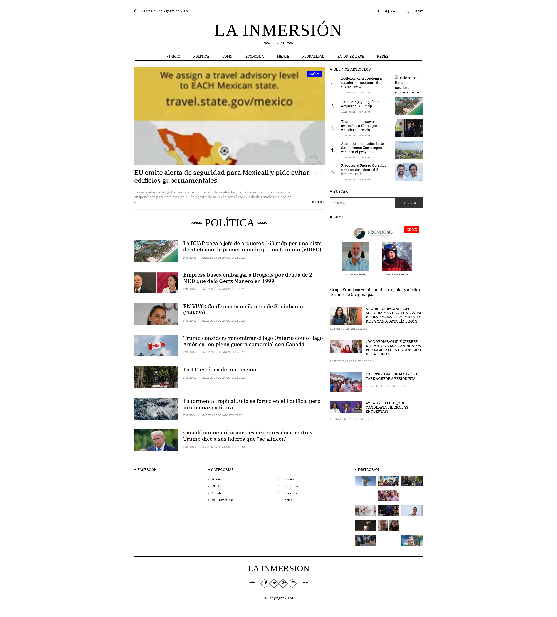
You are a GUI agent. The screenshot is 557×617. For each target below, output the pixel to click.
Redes (382, 56)
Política (201, 56)
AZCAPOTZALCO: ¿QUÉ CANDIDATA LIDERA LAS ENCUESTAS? (387, 407)
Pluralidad (313, 56)
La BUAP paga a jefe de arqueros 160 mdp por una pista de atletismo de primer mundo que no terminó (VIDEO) (252, 246)
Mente (283, 56)
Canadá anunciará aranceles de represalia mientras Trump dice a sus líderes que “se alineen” (247, 435)
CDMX (227, 56)
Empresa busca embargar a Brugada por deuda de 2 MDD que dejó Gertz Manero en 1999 (247, 277)
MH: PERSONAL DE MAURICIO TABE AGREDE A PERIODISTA (391, 376)
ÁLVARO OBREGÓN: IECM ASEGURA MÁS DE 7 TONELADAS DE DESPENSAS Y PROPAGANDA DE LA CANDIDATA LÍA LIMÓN (394, 314)
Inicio (174, 56)
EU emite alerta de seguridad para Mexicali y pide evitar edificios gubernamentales (221, 176)
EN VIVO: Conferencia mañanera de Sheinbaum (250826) (243, 309)
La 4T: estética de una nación (220, 369)
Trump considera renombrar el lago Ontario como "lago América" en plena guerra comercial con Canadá (253, 341)
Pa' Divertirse (350, 56)
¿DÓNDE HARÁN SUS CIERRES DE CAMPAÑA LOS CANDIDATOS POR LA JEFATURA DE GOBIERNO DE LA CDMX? (394, 347)
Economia (254, 56)
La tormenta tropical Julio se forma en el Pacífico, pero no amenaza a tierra (251, 404)
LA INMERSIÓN (278, 30)
